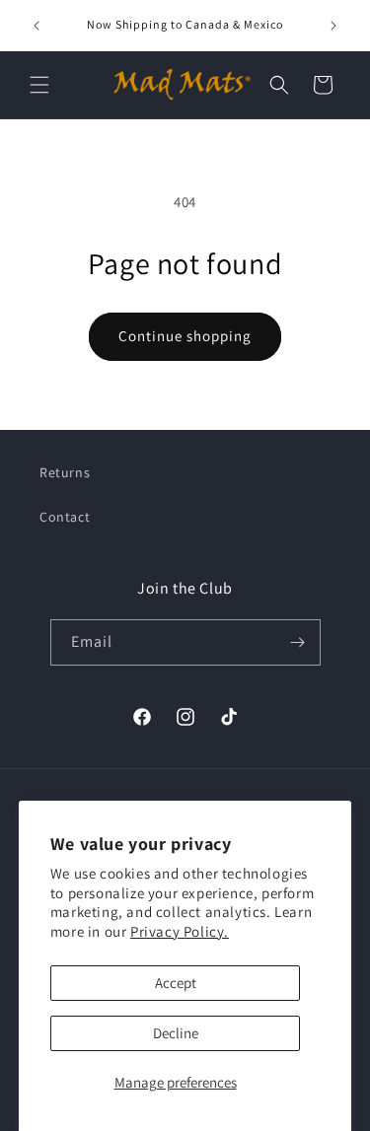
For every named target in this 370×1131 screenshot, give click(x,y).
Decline (175, 1033)
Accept (175, 982)
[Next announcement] (333, 25)
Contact (64, 517)
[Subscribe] (298, 642)
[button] (39, 84)
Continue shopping (185, 335)
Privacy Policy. (179, 931)
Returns (64, 472)
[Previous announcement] (36, 25)
